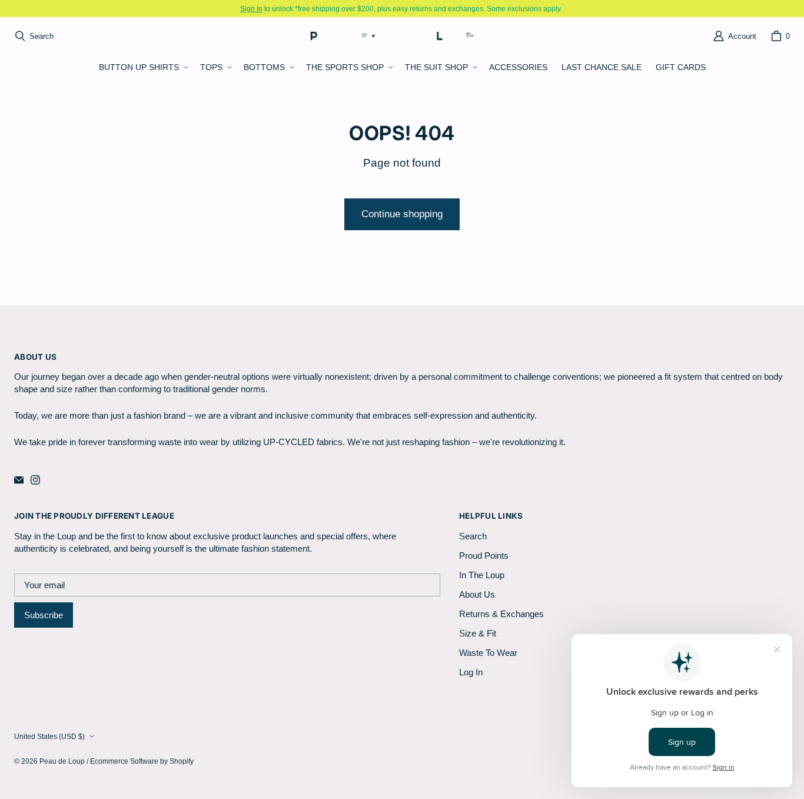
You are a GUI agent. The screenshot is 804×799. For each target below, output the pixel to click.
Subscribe (43, 615)
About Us (477, 594)
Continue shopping (402, 214)
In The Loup (481, 575)
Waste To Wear (488, 653)
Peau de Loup (62, 761)
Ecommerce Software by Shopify (142, 761)
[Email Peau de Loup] (19, 480)
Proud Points (484, 556)
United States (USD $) (49, 736)
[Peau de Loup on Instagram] (35, 480)
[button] (142, 68)
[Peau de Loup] (398, 35)
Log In (471, 672)
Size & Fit (477, 633)
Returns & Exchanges (501, 614)
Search (473, 536)
